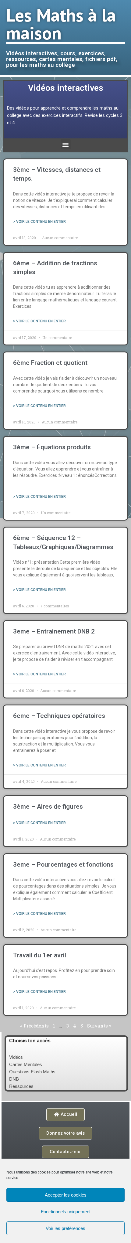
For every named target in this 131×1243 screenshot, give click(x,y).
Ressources (21, 1086)
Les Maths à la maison (61, 23)
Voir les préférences (65, 1228)
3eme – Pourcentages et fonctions (63, 864)
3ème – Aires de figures (48, 806)
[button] (66, 144)
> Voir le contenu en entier (39, 221)
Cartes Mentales (25, 1064)
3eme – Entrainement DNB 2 (54, 631)
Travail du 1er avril (39, 955)
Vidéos (16, 1057)
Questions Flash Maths (32, 1071)
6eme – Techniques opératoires (59, 715)
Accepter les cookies (66, 1194)
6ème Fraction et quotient (50, 362)
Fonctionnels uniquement (65, 1211)
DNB (14, 1079)
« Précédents (34, 1026)
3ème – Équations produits (52, 447)
